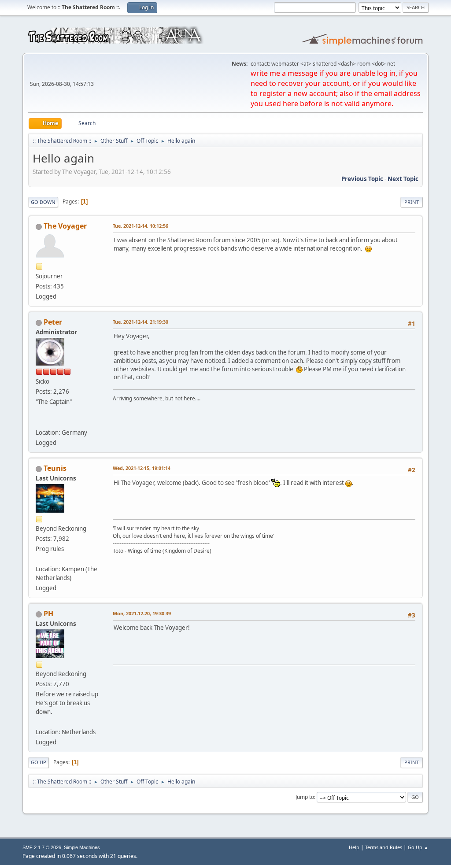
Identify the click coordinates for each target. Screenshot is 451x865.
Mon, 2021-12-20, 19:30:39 (142, 613)
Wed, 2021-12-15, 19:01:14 (141, 468)
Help (354, 847)
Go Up (38, 762)
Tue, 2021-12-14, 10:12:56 (140, 225)
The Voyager (65, 226)
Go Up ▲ (418, 847)
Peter (53, 322)
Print (411, 202)
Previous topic (362, 179)
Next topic (403, 179)
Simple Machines (82, 847)
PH (48, 613)
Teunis (55, 468)
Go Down (43, 202)
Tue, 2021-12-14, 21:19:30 (140, 321)
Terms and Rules (383, 847)
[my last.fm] (39, 422)
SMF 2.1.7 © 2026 (41, 847)
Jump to (305, 797)
